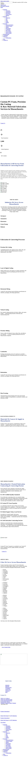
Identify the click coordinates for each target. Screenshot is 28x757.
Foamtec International (5, 711)
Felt (6, 734)
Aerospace (8, 725)
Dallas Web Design (4, 715)
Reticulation (8, 743)
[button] (3, 5)
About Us (7, 691)
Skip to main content (5, 1)
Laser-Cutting (8, 747)
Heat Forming (8, 748)
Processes (5, 738)
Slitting (7, 742)
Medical (7, 730)
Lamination (8, 744)
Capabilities (7, 688)
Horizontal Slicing (9, 740)
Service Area (8, 689)
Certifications (8, 753)
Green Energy (9, 729)
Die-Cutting (8, 745)
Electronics (8, 728)
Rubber (7, 737)
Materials (7, 686)
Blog (6, 692)
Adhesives (8, 733)
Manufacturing (8, 687)
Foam (7, 736)
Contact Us (5, 755)
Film (7, 735)
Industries (7, 685)
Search (2, 3)
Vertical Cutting (9, 741)
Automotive (8, 727)
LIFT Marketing (13, 715)
